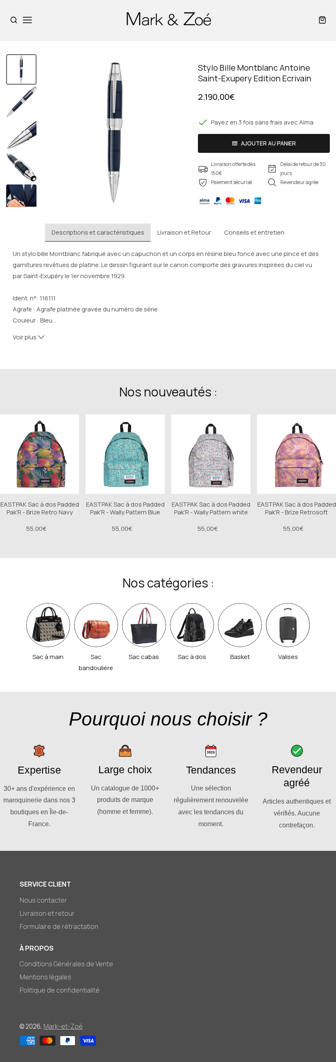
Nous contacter (43, 900)
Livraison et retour (47, 913)
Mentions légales (45, 976)
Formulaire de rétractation (59, 926)
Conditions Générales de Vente (66, 963)
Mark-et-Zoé (63, 1026)
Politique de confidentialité (60, 990)
